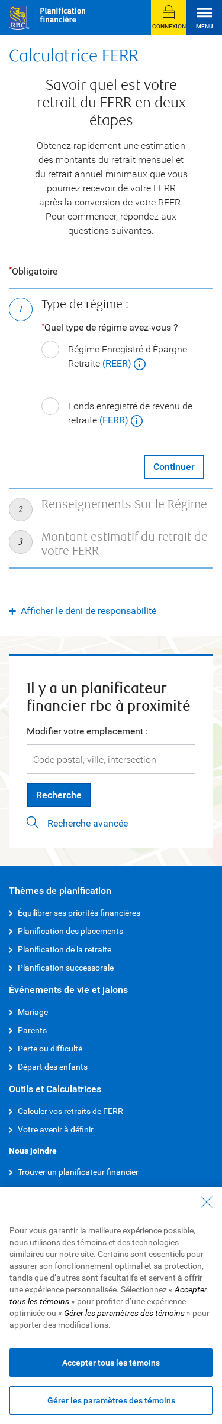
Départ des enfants (53, 1067)
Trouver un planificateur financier (78, 1172)
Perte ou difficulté (50, 1048)
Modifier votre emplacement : (87, 731)
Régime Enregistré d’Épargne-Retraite (129, 356)
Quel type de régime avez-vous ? (111, 327)
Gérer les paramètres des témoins (111, 1400)
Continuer (174, 466)
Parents (32, 1030)
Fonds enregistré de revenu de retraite (130, 413)
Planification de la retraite (64, 949)
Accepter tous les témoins (111, 1362)
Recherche (59, 795)
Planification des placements (70, 931)
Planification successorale (66, 967)
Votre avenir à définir (56, 1129)
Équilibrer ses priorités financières (79, 912)
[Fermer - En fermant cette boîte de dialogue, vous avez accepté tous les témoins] (207, 1202)
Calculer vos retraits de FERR (70, 1111)
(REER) (118, 363)
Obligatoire (34, 271)
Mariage (33, 1012)
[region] (111, 1305)
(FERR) (115, 420)
